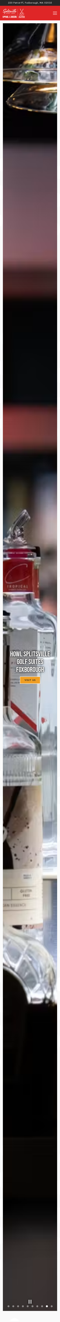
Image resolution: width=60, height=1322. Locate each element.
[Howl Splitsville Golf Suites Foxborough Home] (14, 13)
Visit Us (30, 680)
